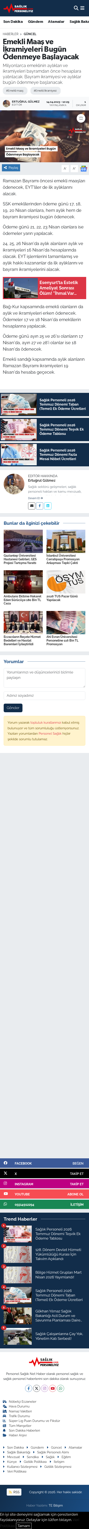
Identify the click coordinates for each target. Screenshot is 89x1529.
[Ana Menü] (82, 8)
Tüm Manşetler (20, 1425)
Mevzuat (13, 1457)
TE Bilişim (56, 1505)
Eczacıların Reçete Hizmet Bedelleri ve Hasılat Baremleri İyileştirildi (22, 640)
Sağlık (50, 1457)
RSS (16, 1492)
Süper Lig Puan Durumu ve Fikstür (34, 1421)
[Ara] (76, 8)
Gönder (13, 708)
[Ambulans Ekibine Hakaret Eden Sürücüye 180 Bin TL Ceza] (23, 581)
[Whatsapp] (60, 1388)
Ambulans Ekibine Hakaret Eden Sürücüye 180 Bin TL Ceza (22, 600)
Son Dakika (13, 22)
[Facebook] (39, 505)
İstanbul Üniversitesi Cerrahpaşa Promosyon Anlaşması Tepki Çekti (62, 559)
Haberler (10, 34)
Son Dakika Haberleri (24, 1430)
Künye (12, 1461)
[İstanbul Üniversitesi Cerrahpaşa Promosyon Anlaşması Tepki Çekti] (66, 541)
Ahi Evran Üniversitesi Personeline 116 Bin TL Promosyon (62, 640)
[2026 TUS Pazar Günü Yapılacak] (66, 581)
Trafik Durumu (19, 1416)
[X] (36, 1388)
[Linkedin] (47, 505)
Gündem (35, 22)
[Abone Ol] (83, 168)
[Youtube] (52, 1388)
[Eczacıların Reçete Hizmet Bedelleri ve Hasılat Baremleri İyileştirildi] (23, 622)
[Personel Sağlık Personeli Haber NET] (19, 8)
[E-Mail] (31, 505)
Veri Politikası (16, 1471)
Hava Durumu (19, 1406)
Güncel (30, 34)
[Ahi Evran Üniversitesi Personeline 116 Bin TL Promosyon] (66, 622)
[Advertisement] (44, 957)
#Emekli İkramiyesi (45, 90)
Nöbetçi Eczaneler (22, 1401)
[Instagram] (44, 1388)
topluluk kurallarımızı (46, 722)
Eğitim (66, 1457)
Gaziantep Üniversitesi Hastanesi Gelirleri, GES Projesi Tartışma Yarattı (20, 559)
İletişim (59, 1461)
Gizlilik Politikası (35, 1461)
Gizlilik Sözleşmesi (57, 1466)
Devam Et (34, 498)
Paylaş (13, 167)
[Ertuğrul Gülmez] (14, 483)
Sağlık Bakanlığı (18, 1452)
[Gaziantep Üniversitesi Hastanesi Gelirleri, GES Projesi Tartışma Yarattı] (23, 541)
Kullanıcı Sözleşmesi (22, 1466)
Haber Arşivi (18, 1435)
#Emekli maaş (14, 90)
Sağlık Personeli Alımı (53, 1452)
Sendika (33, 1457)
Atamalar (56, 22)
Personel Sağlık (50, 733)
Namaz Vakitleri (20, 1411)
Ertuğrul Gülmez (42, 480)
